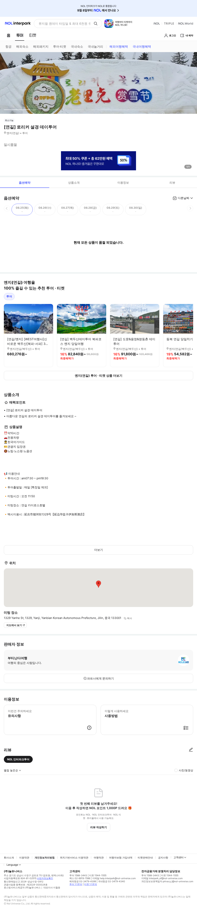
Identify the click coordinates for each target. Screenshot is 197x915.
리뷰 (172, 182)
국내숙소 (77, 46)
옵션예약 (24, 182)
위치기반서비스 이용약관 (74, 857)
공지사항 (163, 857)
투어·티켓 (59, 46)
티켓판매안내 (145, 857)
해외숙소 (22, 46)
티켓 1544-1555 (97, 875)
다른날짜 (183, 198)
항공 (8, 46)
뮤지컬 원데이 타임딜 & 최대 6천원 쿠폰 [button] (64, 23)
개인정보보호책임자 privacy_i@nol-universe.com (167, 881)
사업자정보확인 (45, 878)
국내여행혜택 (142, 46)
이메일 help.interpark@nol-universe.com (114, 878)
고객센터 (179, 857)
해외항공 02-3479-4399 (82, 881)
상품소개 (74, 182)
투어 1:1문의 (75, 884)
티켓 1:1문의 (90, 884)
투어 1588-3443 (78, 875)
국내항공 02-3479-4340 (111, 881)
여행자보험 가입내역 (120, 857)
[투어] (20, 35)
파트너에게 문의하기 (100, 678)
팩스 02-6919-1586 (79, 878)
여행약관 (99, 857)
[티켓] (32, 35)
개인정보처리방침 (45, 857)
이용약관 (24, 857)
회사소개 (9, 857)
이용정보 (123, 182)
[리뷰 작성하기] (191, 750)
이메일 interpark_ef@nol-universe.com (162, 878)
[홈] (8, 35)
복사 (129, 618)
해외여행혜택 (118, 46)
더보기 (98, 550)
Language (12, 864)
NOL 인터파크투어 (18, 759)
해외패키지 (40, 46)
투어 (9, 296)
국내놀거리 (95, 46)
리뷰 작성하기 (98, 827)
